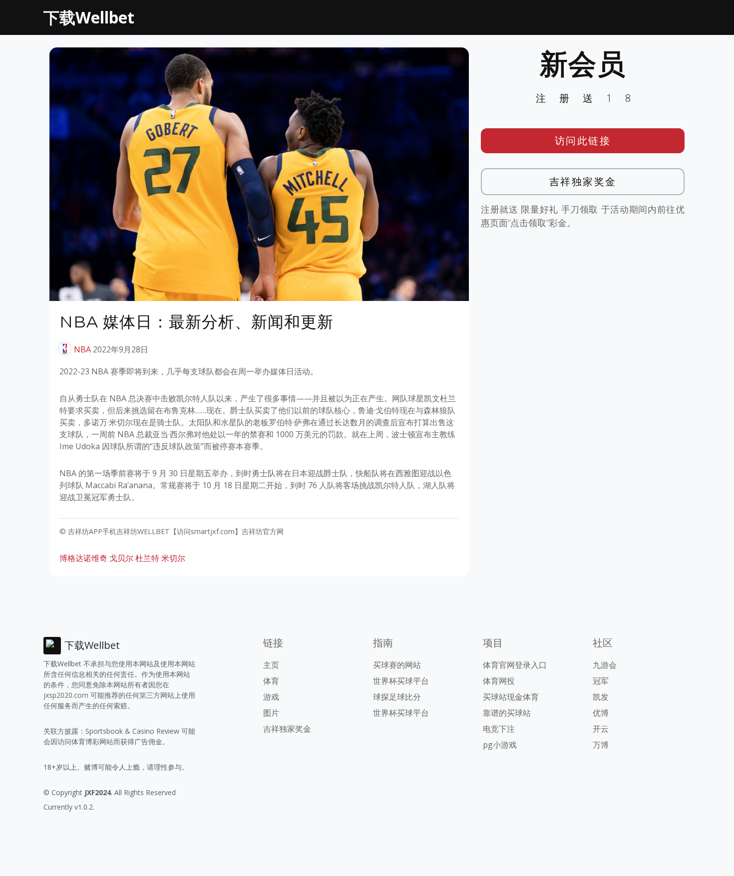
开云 (601, 728)
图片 (271, 712)
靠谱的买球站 (507, 712)
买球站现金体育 (511, 696)
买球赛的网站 (397, 664)
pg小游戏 (500, 744)
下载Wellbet (88, 17)
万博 (601, 744)
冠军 (601, 680)
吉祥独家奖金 (583, 181)
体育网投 (499, 680)
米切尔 (173, 558)
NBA (82, 349)
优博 (601, 712)
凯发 (601, 696)
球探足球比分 (397, 696)
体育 (271, 680)
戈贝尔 (121, 558)
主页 (271, 664)
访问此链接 (583, 140)
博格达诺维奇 (83, 558)
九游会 (605, 664)
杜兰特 (147, 558)
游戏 (271, 696)
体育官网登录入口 (515, 664)
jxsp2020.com (65, 695)
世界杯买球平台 (401, 680)
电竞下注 (499, 728)
